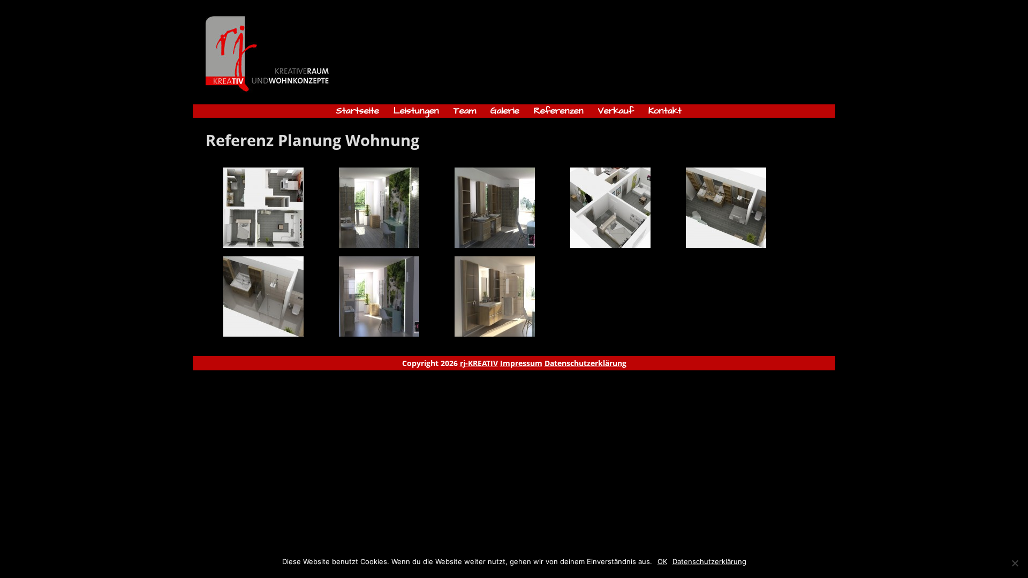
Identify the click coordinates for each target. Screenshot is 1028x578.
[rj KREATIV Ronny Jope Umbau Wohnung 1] (263, 245)
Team (464, 110)
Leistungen (416, 110)
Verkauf (616, 110)
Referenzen (559, 110)
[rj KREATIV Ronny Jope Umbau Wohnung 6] (263, 334)
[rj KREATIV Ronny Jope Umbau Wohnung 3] (495, 245)
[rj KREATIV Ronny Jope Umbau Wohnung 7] (379, 334)
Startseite (357, 110)
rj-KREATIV (479, 363)
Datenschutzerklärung (585, 363)
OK (662, 561)
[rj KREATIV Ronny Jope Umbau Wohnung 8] (495, 334)
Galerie (504, 110)
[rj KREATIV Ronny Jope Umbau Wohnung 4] (610, 245)
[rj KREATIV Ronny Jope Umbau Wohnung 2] (379, 245)
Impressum (521, 363)
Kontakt (665, 110)
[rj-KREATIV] (287, 93)
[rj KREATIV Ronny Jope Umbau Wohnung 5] (726, 245)
